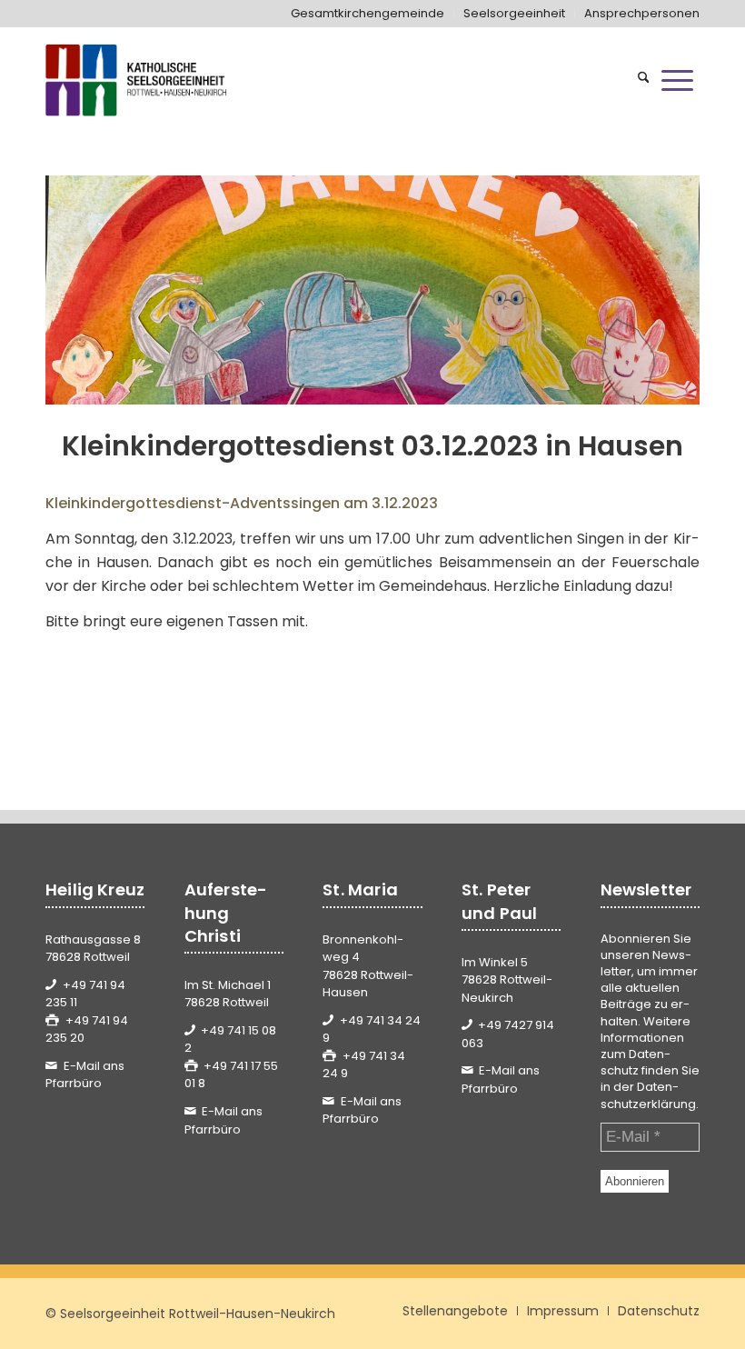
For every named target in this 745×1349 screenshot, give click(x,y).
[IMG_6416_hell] (372, 290)
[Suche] (643, 80)
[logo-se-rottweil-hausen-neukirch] (138, 80)
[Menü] (677, 80)
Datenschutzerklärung (648, 1095)
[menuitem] (368, 13)
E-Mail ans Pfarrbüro (84, 1075)
